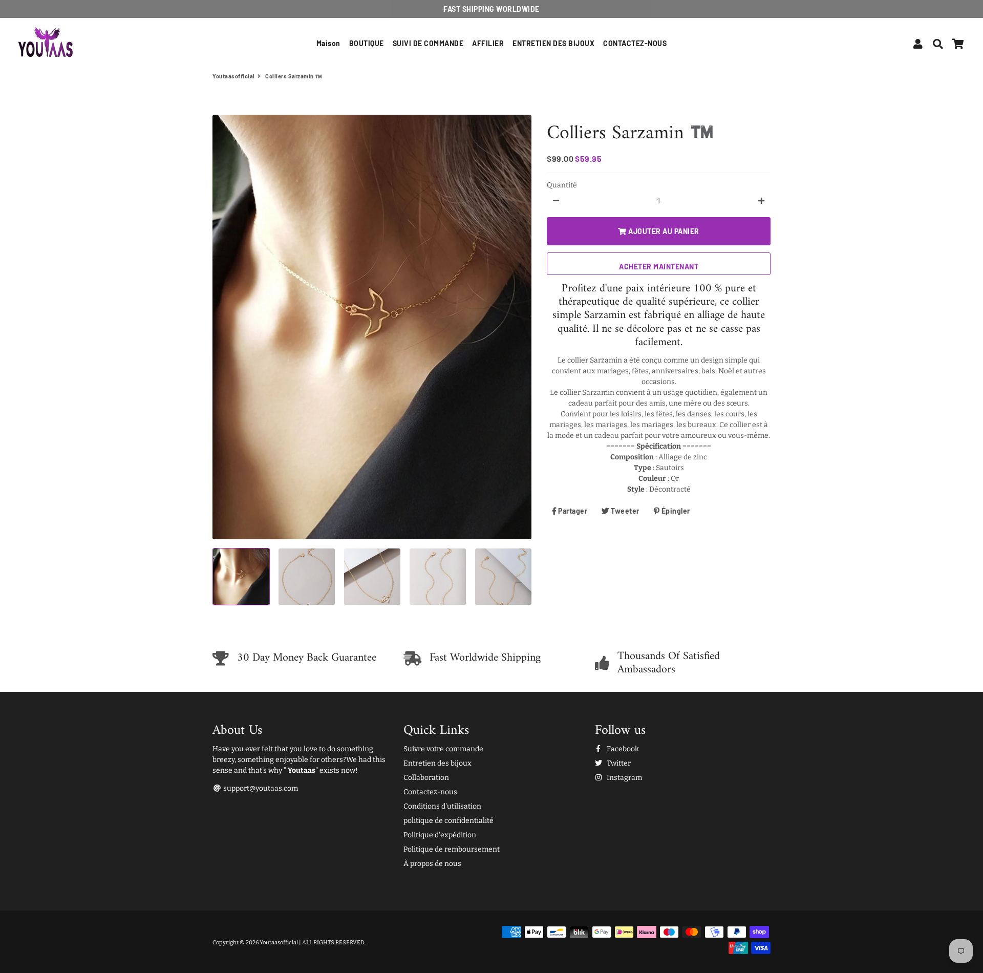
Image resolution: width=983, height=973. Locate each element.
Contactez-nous (430, 792)
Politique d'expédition (439, 835)
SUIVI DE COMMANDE (428, 43)
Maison (328, 43)
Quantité (562, 184)
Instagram (623, 777)
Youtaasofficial (233, 76)
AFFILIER (488, 43)
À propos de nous (432, 863)
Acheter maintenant (658, 266)
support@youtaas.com (260, 788)
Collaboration (426, 777)
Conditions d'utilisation (442, 806)
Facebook (622, 749)
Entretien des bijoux (437, 763)
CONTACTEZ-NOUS (635, 43)
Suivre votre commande (443, 749)
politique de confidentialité (448, 820)
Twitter (618, 763)
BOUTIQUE (366, 43)
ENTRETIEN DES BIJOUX (553, 43)
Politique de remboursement (451, 849)
